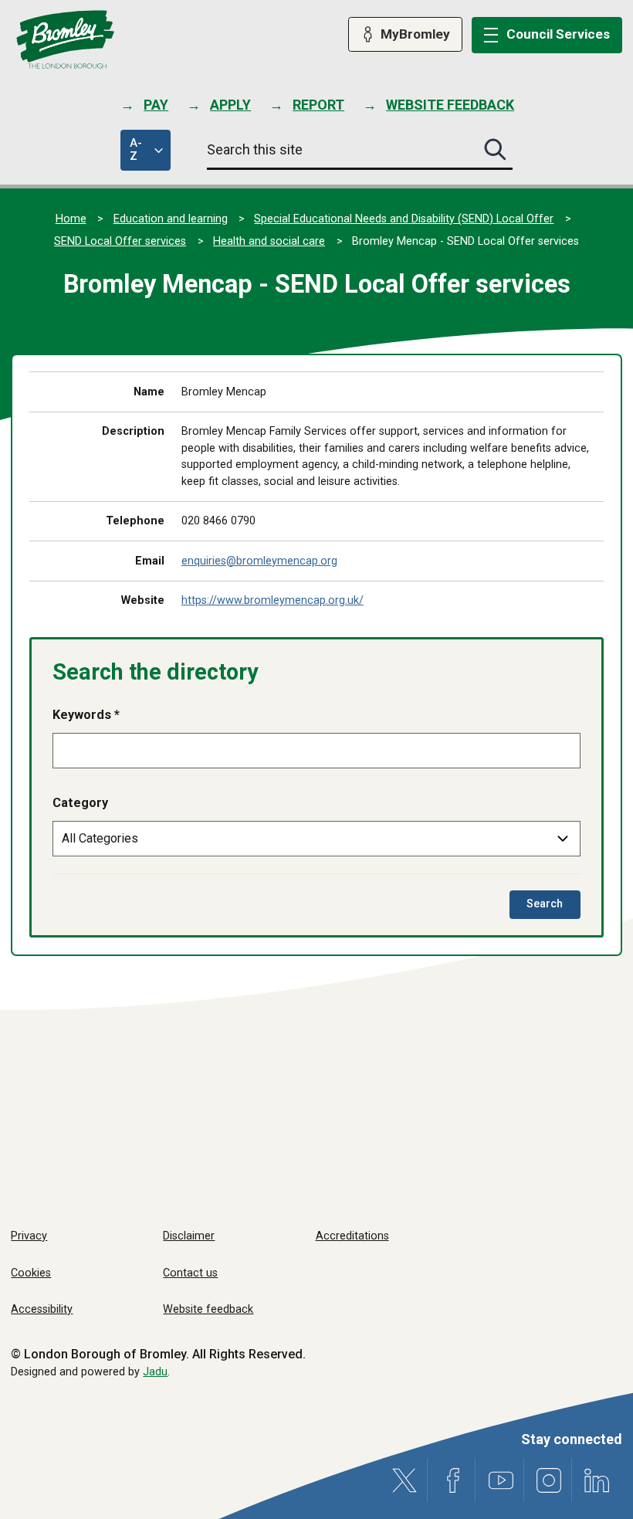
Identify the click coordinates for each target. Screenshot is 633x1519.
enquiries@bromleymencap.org (259, 561)
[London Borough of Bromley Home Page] (65, 39)
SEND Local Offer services (120, 241)
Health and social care (269, 241)
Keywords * (86, 714)
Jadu (155, 1371)
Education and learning (170, 218)
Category (80, 802)
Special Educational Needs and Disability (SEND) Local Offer (403, 218)
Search (553, 908)
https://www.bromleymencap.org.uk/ (272, 600)
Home (71, 218)
